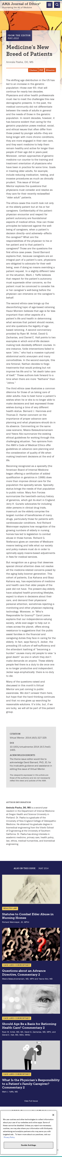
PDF (41, 70)
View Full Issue (31, 1101)
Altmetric (50, 70)
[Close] (53, 1115)
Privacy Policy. (9, 1137)
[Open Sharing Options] (59, 1154)
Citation (33, 70)
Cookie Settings (28, 1145)
